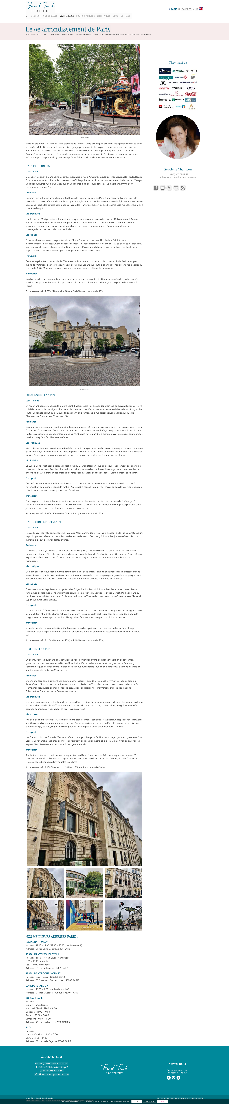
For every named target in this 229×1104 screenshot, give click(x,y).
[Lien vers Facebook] (193, 2)
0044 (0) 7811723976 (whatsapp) (51, 1063)
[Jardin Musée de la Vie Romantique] (84, 883)
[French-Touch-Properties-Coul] (40, 7)
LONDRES (186, 9)
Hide (162, 1101)
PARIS (174, 9)
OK (137, 1101)
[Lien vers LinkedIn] (201, 2)
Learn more (149, 1101)
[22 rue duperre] (84, 915)
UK (196, 9)
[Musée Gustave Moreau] (85, 819)
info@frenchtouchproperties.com (51, 1074)
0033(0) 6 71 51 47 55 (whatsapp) (52, 1067)
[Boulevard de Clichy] (124, 915)
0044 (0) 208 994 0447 (52, 1070)
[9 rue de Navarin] (124, 883)
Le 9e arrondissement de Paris (68, 29)
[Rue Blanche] (45, 915)
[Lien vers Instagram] (197, 2)
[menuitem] (28, 16)
